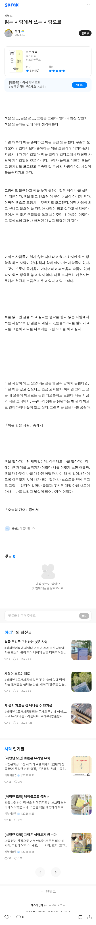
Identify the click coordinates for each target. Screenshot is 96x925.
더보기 (89, 5)
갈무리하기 (80, 917)
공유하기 (89, 917)
